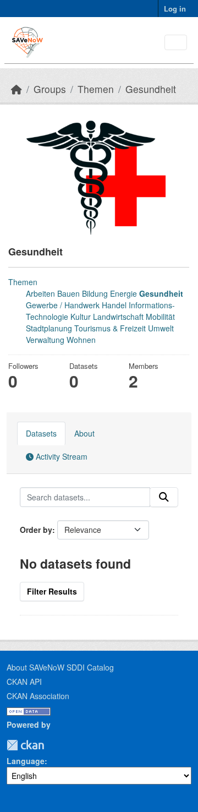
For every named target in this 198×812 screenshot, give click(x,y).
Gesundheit (150, 89)
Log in (175, 8)
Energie (123, 293)
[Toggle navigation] (175, 43)
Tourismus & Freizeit (110, 328)
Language (26, 760)
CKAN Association (38, 695)
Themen (96, 89)
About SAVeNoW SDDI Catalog (60, 667)
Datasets (41, 433)
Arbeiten (40, 293)
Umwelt (161, 328)
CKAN (25, 745)
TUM (51, 745)
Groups (50, 89)
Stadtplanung (49, 328)
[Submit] (164, 497)
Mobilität (160, 316)
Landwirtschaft (118, 316)
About (84, 433)
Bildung (95, 293)
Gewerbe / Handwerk (63, 304)
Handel (114, 304)
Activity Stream (60, 456)
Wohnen (81, 339)
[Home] (16, 89)
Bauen (68, 293)
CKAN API (24, 681)
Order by (36, 529)
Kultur (80, 316)
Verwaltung (45, 339)
